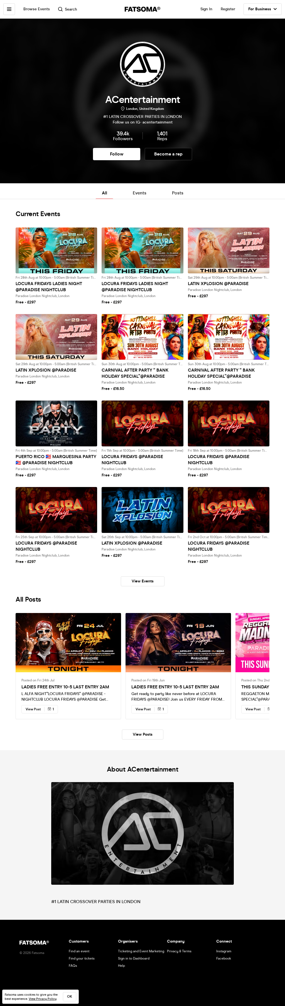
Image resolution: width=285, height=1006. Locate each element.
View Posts (143, 734)
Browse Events (36, 9)
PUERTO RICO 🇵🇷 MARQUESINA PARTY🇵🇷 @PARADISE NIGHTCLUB (56, 459)
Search (71, 9)
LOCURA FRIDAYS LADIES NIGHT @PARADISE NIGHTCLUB (49, 286)
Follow (116, 154)
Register (228, 9)
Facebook (223, 958)
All (104, 193)
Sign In (206, 9)
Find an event (79, 951)
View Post (33, 709)
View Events (143, 581)
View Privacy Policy (42, 999)
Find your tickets (82, 958)
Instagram (223, 951)
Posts (177, 193)
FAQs (73, 966)
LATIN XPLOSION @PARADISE (218, 283)
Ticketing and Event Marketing (141, 951)
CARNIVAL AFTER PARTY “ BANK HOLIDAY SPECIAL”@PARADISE (135, 373)
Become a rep (168, 154)
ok (69, 996)
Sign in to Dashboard (133, 958)
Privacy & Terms (179, 951)
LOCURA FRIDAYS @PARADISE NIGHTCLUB (132, 459)
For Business (259, 9)
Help (121, 966)
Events (139, 193)
